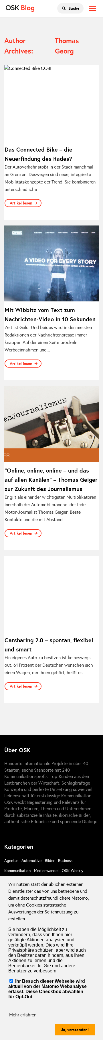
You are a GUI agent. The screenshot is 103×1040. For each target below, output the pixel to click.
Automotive (31, 860)
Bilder (50, 860)
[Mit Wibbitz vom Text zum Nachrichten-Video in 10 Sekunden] (51, 263)
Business (65, 860)
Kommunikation (17, 870)
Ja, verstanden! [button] (75, 1029)
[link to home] (20, 8)
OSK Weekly (72, 870)
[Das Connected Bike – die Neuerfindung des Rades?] (51, 103)
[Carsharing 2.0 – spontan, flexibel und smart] (51, 594)
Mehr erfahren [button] (22, 1015)
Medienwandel (46, 870)
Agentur (11, 860)
